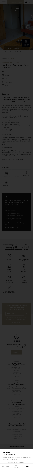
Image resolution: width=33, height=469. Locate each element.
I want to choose (16, 466)
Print (12, 58)
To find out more (10, 227)
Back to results (13, 48)
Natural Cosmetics (24, 281)
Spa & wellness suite (24, 259)
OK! (27, 466)
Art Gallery (23, 270)
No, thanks (5, 466)
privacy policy (17, 322)
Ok (26, 313)
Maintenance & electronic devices (9, 291)
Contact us (16, 352)
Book (21, 2)
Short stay (12, 2)
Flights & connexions (9, 281)
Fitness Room (9, 270)
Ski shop (9, 259)
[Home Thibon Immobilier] (16, 11)
